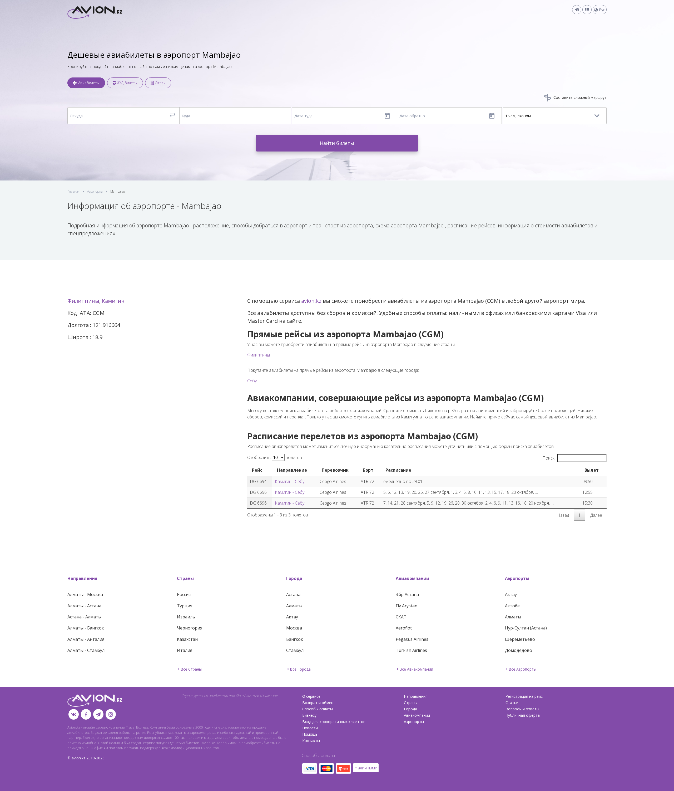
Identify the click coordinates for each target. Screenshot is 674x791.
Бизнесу (309, 715)
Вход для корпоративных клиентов (333, 721)
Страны (185, 578)
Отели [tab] (160, 82)
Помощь (310, 734)
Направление (292, 470)
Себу (252, 381)
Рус (601, 9)
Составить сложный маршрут (579, 97)
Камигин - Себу (289, 481)
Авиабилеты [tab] (88, 82)
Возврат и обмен (317, 702)
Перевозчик (335, 470)
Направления (82, 578)
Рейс (257, 470)
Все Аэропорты (522, 669)
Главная (73, 191)
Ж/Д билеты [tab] (126, 82)
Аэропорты (95, 191)
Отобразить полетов (274, 457)
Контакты (311, 740)
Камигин (113, 300)
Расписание (398, 470)
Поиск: (548, 458)
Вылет (591, 470)
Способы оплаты (317, 708)
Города (294, 578)
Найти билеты (337, 143)
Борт (368, 470)
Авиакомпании (412, 578)
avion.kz (311, 300)
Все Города (300, 669)
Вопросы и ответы (522, 708)
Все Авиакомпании (416, 669)
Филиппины (83, 300)
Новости (310, 727)
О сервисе (311, 696)
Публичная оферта (523, 715)
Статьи (512, 702)
